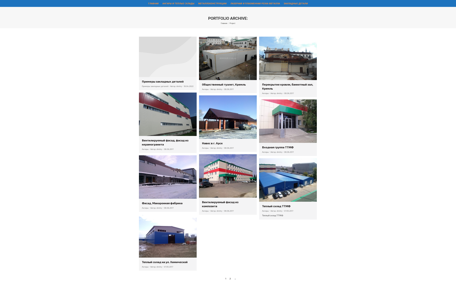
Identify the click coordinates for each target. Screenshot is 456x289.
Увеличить (224, 58)
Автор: (176, 86)
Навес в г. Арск (212, 143)
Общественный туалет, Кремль (224, 84)
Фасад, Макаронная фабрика (162, 203)
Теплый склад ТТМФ (276, 206)
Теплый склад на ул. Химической (165, 262)
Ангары (205, 89)
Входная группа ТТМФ (278, 147)
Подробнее (167, 56)
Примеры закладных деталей (163, 81)
